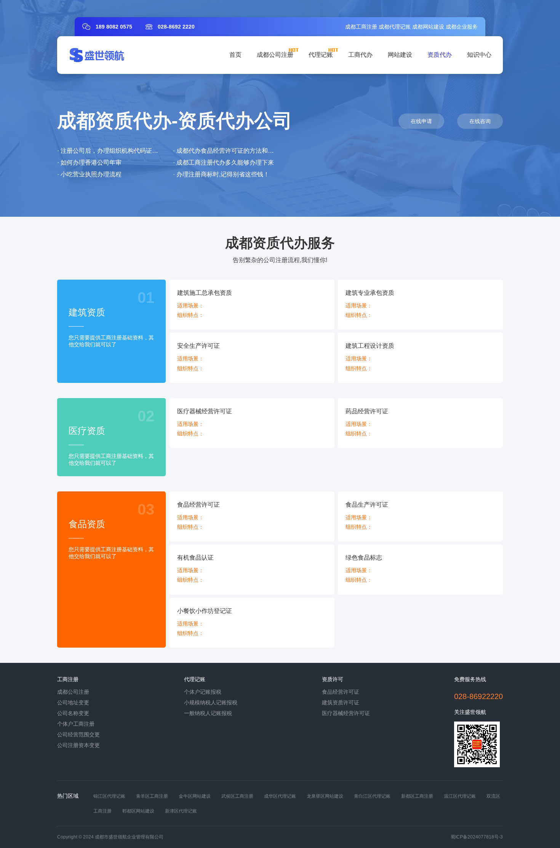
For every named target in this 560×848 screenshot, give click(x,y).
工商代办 (360, 54)
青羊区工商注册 (152, 796)
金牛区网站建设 (195, 796)
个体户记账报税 (202, 692)
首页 (235, 54)
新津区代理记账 (181, 811)
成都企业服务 (462, 27)
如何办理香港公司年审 (91, 162)
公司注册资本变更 (78, 745)
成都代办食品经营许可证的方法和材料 (228, 150)
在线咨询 (480, 121)
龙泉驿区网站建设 (325, 796)
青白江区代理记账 (372, 796)
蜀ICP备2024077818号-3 (477, 837)
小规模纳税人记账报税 (210, 702)
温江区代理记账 (460, 796)
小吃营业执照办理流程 (91, 174)
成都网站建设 (428, 27)
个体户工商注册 (75, 724)
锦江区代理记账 (109, 796)
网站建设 (400, 54)
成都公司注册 (275, 54)
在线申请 (421, 121)
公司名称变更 (73, 713)
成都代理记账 (395, 27)
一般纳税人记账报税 (208, 713)
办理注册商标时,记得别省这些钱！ (222, 174)
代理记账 (321, 54)
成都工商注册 (361, 27)
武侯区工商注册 (237, 796)
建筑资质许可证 (340, 702)
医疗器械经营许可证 (346, 713)
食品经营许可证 (340, 692)
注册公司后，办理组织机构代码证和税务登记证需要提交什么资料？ (152, 150)
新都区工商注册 (417, 796)
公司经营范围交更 (78, 734)
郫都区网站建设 (138, 811)
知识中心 (479, 54)
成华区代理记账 (280, 796)
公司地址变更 (73, 702)
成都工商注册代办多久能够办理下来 (225, 162)
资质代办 (439, 54)
